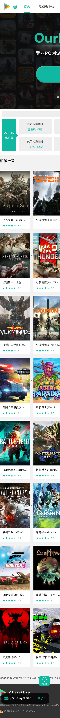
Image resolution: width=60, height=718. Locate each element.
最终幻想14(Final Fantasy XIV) (21, 532)
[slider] (9, 225)
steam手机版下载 (31, 677)
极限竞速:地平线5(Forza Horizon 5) (24, 594)
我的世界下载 (16, 677)
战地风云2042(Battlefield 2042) (21, 470)
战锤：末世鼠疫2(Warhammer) (21, 345)
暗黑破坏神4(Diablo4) (16, 657)
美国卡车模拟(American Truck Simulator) (27, 407)
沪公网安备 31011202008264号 (20, 711)
